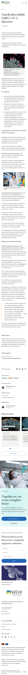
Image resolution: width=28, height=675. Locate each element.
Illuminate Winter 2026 (7, 582)
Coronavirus (4, 378)
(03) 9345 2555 (5, 611)
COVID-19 (16, 200)
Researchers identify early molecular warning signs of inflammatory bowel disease (10, 438)
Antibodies (4, 137)
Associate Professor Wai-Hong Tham (11, 193)
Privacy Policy (16, 671)
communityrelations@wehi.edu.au (12, 358)
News (3, 9)
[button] (25, 3)
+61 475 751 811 (5, 395)
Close (25, 671)
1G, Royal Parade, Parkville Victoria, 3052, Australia (7, 608)
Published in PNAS (6, 78)
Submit (14, 561)
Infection (10, 378)
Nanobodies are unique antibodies (10, 153)
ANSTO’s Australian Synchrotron (10, 246)
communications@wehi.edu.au (8, 397)
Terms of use (3, 673)
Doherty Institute (11, 86)
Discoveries (16, 378)
